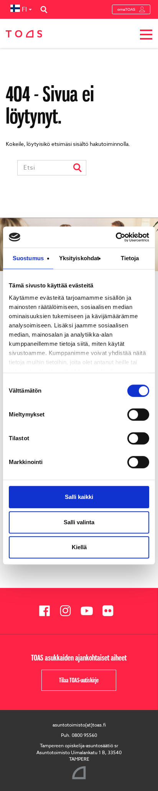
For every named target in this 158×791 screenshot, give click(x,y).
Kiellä (79, 547)
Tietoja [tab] (130, 258)
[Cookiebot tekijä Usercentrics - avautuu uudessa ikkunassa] (115, 237)
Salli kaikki (79, 497)
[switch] (138, 414)
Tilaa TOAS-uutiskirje (79, 680)
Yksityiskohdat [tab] (79, 258)
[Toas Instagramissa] (68, 611)
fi (24, 9)
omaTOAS (126, 9)
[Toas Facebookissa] (47, 611)
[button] (146, 36)
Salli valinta (79, 522)
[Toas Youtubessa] (89, 611)
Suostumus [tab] (28, 258)
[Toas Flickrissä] (110, 611)
